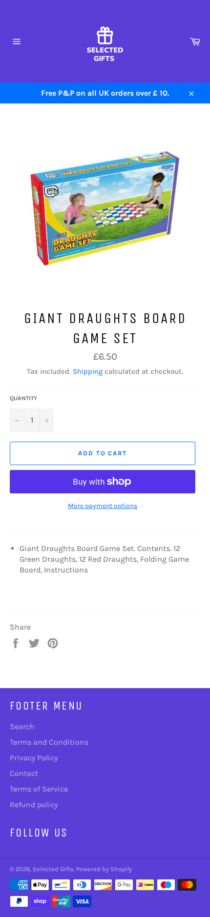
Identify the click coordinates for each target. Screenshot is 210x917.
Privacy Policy (34, 757)
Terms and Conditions (49, 742)
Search (22, 726)
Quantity (23, 398)
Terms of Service (39, 789)
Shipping (88, 371)
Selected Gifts (53, 869)
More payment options (102, 506)
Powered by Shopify (104, 869)
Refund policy (34, 804)
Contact (24, 773)
